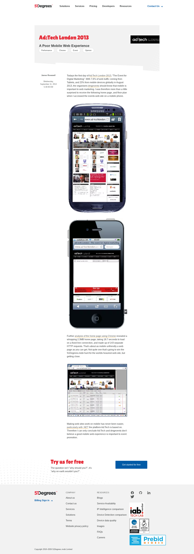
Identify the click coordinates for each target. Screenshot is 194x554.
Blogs (100, 498)
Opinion (88, 50)
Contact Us (153, 6)
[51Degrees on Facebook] (132, 493)
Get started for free (131, 464)
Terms (69, 520)
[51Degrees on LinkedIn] (149, 493)
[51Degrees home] (43, 493)
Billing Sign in (42, 500)
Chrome (62, 50)
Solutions (65, 6)
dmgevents (93, 86)
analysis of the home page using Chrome (95, 336)
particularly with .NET (77, 427)
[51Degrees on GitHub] (140, 493)
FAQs (100, 532)
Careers (101, 537)
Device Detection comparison (112, 515)
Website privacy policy (77, 526)
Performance (46, 50)
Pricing (93, 6)
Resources (126, 6)
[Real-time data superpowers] (43, 6)
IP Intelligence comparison (110, 509)
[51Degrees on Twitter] (132, 497)
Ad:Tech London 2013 (100, 75)
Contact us (71, 503)
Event (75, 50)
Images (100, 526)
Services (79, 6)
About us (70, 498)
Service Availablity (106, 503)
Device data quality (106, 520)
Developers (108, 6)
